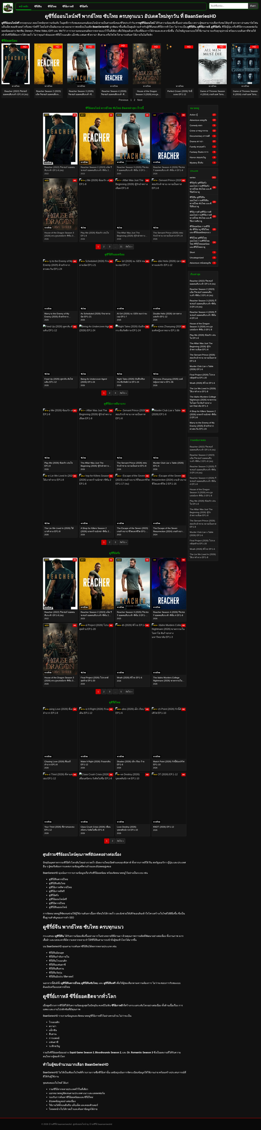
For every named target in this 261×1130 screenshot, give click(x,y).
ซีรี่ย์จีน (38, 6)
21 (121, 246)
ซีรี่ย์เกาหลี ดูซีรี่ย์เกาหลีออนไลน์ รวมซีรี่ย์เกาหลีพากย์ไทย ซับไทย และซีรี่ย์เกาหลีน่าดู (202, 216)
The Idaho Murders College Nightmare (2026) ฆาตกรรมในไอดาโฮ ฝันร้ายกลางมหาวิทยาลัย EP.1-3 (203, 401)
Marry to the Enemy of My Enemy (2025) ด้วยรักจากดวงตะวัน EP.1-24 (202, 425)
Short (202, 252)
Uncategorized (202, 257)
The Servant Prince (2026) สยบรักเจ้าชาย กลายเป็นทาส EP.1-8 (203, 358)
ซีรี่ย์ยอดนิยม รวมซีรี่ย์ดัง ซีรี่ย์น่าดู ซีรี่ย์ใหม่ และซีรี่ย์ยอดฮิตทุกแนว (202, 229)
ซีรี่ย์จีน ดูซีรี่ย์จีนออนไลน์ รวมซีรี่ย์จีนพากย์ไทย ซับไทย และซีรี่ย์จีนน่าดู (202, 202)
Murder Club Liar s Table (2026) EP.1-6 (201, 367)
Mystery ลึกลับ (202, 162)
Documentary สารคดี (202, 136)
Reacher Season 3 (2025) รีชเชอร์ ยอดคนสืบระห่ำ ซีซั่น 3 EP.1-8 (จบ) (203, 303)
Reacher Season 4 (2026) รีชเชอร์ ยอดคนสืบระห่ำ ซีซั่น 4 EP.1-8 (203, 315)
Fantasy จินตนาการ (202, 152)
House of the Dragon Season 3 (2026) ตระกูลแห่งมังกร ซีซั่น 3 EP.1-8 (201, 326)
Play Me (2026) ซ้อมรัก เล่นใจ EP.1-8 (203, 336)
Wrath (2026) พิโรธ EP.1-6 (202, 383)
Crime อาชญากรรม (202, 130)
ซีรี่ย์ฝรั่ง (84, 6)
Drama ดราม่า (202, 141)
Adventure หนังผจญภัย (202, 263)
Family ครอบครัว (202, 146)
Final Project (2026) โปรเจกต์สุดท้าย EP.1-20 (202, 376)
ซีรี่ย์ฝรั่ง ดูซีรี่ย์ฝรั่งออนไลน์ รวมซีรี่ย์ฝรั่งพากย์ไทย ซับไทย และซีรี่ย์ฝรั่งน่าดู (202, 187)
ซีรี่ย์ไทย (52, 6)
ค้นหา (253, 6)
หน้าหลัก (23, 6)
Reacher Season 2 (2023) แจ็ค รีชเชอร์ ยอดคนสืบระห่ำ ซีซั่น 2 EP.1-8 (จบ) (202, 292)
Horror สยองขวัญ (202, 157)
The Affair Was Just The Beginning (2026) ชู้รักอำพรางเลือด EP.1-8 (201, 346)
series (203, 177)
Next (139, 100)
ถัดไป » (129, 246)
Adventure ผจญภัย (202, 120)
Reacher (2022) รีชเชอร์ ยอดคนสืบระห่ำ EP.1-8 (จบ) (203, 282)
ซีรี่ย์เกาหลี (68, 6)
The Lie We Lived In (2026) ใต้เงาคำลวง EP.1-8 (203, 390)
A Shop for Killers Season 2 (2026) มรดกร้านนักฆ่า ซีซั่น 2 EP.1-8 (203, 414)
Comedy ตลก (202, 125)
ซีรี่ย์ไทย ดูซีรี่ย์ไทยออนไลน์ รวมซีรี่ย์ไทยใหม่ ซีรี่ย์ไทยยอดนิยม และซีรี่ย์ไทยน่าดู (202, 242)
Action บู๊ (202, 114)
